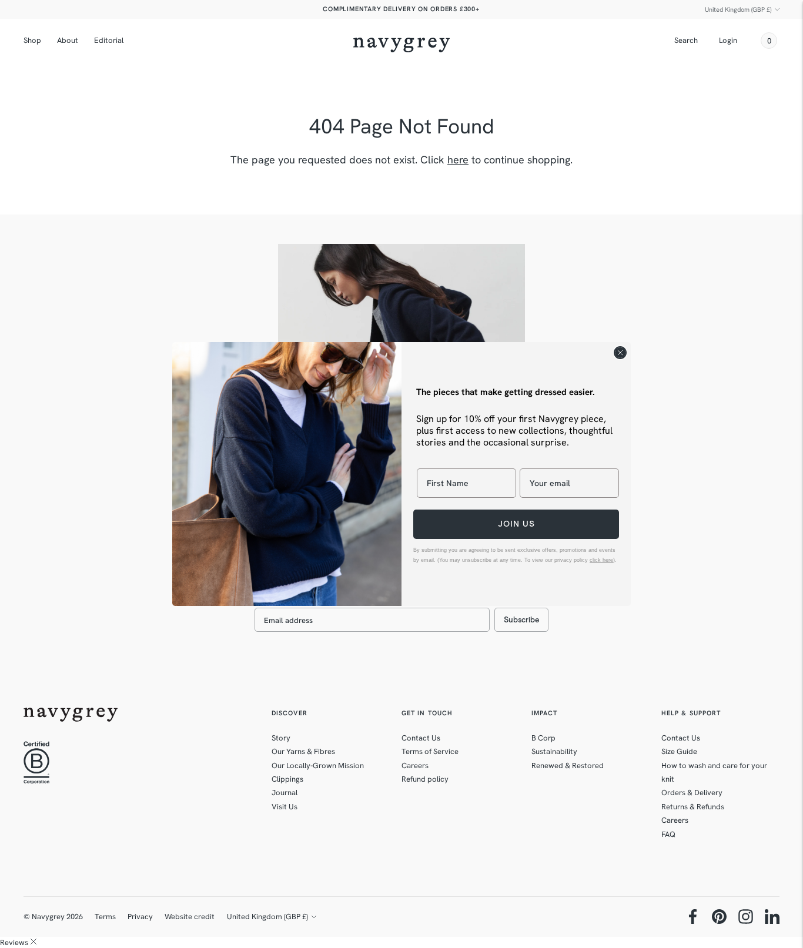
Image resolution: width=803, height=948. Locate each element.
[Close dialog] (620, 353)
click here (601, 560)
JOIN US (516, 524)
